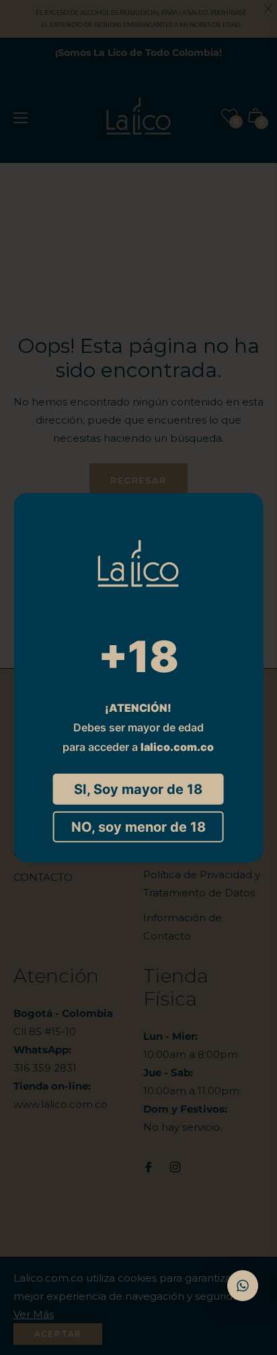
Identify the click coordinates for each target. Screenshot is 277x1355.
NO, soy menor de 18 (138, 826)
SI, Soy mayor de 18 (138, 789)
